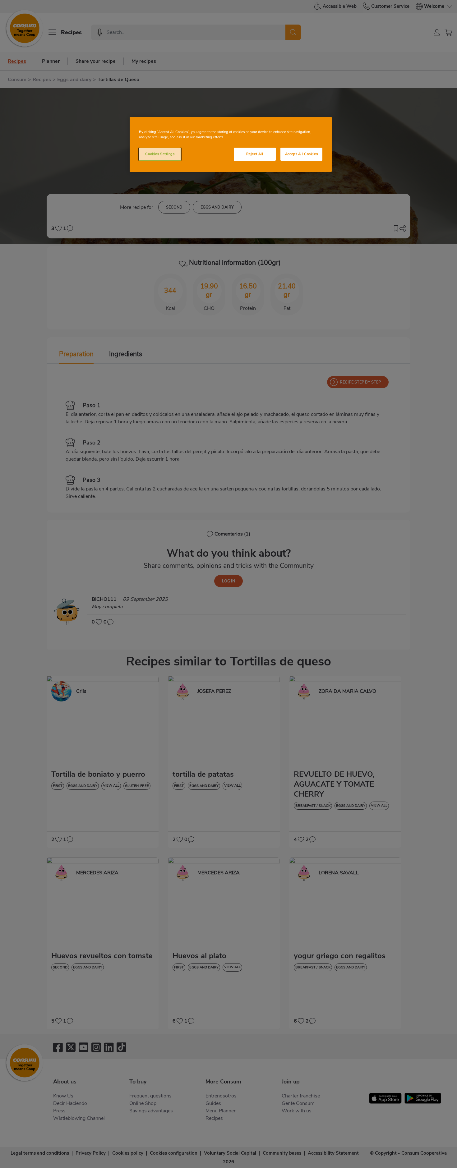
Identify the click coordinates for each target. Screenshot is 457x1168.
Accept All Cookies (301, 153)
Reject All (254, 153)
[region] (231, 144)
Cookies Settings (159, 153)
